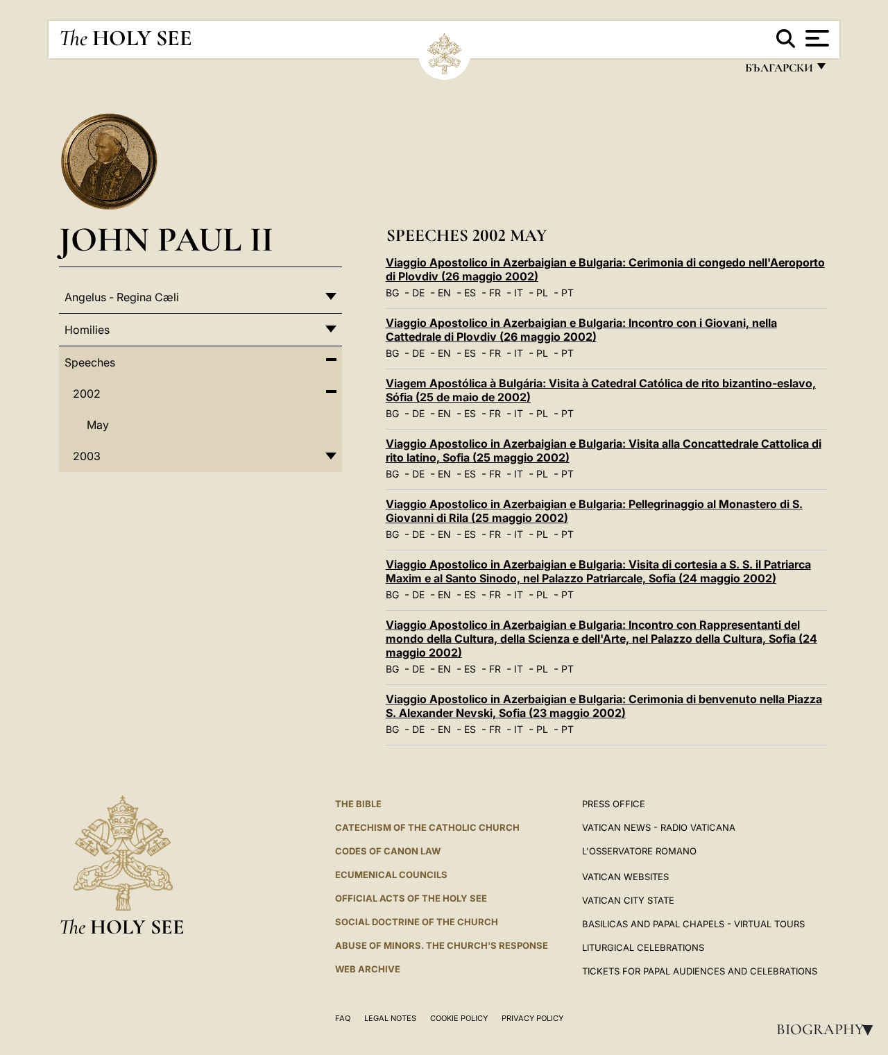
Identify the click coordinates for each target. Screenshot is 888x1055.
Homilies (87, 330)
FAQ (342, 1018)
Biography (829, 1029)
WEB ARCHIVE (367, 968)
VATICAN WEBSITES (625, 876)
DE (418, 292)
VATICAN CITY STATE (628, 900)
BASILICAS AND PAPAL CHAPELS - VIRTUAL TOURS (693, 923)
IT (518, 292)
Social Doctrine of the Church (416, 921)
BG (392, 292)
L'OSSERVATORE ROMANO (639, 850)
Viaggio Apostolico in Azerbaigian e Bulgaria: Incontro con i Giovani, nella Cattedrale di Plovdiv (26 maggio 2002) (581, 330)
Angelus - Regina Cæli (122, 297)
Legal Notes (390, 1018)
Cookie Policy (459, 1018)
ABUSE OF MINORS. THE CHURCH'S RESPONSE (441, 945)
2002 (87, 393)
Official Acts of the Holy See (411, 898)
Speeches (90, 362)
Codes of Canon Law (388, 850)
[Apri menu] (815, 38)
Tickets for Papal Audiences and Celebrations (699, 971)
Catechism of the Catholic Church (427, 827)
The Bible (358, 803)
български (778, 71)
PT (567, 292)
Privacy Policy (532, 1018)
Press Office (613, 803)
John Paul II (166, 239)
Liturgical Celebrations (643, 947)
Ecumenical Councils (391, 874)
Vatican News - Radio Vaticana (658, 827)
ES (470, 292)
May (98, 425)
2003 (87, 456)
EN (444, 292)
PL (542, 292)
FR (495, 292)
